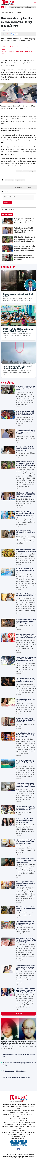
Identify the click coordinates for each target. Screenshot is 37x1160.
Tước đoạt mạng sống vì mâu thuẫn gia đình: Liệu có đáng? (18, 295)
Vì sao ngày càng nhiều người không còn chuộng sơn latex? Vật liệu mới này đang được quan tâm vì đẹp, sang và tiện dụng (25, 785)
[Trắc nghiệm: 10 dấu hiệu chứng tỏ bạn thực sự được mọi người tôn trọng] (8, 597)
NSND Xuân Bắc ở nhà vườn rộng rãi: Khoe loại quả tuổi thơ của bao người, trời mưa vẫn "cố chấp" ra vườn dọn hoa (25, 464)
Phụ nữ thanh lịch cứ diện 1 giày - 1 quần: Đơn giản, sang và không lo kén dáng (25, 532)
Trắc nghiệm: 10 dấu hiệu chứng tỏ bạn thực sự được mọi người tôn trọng (26, 595)
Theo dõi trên (7, 34)
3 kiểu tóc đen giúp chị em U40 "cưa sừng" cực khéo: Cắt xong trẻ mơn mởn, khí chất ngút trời (25, 820)
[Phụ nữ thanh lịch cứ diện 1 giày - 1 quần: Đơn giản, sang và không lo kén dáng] (8, 534)
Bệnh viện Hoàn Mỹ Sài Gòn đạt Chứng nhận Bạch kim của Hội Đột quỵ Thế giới (25, 570)
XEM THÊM (18, 1013)
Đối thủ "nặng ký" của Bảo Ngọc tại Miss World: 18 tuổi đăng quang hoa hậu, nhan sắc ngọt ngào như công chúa (25, 514)
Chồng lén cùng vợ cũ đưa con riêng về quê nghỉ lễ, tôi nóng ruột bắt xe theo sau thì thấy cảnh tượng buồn (25, 494)
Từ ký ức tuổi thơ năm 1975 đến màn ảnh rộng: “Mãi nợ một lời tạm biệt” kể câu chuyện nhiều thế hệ (26, 860)
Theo (26, 171)
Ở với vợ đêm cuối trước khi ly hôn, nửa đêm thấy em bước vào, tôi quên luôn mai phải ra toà (25, 448)
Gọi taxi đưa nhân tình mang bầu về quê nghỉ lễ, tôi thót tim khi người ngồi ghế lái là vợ (26, 908)
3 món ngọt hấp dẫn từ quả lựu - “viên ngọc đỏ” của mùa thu (25, 700)
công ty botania (9, 209)
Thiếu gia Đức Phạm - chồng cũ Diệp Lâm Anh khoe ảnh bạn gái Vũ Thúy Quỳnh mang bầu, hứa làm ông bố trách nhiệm (25, 967)
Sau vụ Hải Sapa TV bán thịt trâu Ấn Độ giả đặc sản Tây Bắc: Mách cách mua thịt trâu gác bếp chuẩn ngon (25, 413)
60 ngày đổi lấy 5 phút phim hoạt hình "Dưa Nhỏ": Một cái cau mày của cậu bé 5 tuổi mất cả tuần (25, 734)
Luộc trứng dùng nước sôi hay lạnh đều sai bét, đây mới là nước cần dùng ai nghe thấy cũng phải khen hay (26, 841)
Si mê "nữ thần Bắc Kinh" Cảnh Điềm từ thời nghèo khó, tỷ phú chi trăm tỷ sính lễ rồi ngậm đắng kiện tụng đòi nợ (26, 990)
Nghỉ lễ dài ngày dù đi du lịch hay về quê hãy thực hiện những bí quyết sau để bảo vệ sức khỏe (25, 883)
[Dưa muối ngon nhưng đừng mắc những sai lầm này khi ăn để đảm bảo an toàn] (8, 553)
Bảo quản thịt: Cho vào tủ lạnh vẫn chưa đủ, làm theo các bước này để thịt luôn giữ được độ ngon (26, 940)
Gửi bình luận (7, 202)
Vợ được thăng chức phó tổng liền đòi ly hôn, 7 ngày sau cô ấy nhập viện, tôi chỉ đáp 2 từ (25, 431)
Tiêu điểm (5, 289)
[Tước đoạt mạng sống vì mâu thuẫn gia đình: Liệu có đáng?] (18, 280)
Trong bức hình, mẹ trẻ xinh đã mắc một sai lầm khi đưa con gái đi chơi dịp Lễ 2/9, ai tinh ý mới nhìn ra (25, 923)
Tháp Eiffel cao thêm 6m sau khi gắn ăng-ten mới (16, 1077)
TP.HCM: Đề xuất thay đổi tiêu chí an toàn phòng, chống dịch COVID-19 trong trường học (18, 330)
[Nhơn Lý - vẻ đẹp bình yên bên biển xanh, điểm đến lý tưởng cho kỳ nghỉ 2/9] (8, 763)
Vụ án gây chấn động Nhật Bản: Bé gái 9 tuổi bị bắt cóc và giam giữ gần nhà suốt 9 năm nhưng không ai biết (18, 1042)
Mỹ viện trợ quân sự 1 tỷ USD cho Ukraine (14, 1071)
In (30, 187)
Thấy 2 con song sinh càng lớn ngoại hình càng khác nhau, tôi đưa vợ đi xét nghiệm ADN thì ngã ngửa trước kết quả (25, 680)
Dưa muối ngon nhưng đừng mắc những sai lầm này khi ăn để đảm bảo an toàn (26, 550)
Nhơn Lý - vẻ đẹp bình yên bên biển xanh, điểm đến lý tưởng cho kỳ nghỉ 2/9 (25, 761)
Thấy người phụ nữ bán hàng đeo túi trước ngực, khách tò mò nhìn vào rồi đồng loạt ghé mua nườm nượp (25, 807)
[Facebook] (18, 1149)
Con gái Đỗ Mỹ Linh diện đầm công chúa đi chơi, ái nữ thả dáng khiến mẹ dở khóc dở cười (25, 720)
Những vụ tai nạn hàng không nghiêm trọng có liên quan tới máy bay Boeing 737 (17, 367)
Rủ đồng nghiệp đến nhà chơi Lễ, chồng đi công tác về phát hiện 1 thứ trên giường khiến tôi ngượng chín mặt (26, 621)
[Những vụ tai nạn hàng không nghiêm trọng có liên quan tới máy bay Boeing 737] (18, 353)
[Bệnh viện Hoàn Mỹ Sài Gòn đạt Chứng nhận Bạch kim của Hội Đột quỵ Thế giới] (8, 572)
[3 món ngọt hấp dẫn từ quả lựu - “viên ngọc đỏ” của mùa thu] (8, 702)
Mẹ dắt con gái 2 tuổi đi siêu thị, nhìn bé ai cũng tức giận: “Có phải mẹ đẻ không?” (25, 387)
